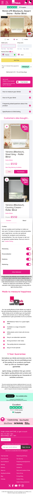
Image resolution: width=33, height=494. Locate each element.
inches (26, 39)
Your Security (19, 458)
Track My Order (4, 455)
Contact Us (6, 439)
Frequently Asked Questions (23, 461)
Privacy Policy (19, 476)
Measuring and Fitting (21, 455)
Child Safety (19, 464)
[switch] (28, 254)
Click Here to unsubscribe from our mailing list (16, 450)
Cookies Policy (19, 479)
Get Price (16, 60)
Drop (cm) (20, 43)
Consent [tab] (8, 220)
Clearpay (3, 479)
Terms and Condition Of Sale (23, 470)
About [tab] (24, 220)
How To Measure (5, 461)
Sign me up (26, 447)
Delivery (3, 467)
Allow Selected (16, 272)
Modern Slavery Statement (22, 482)
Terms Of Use (19, 473)
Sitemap (3, 464)
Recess (7, 54)
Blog (2, 476)
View (9, 171)
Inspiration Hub (4, 458)
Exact (22, 54)
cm (17, 39)
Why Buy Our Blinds (5, 473)
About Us (3, 470)
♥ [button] (7, 126)
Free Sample (24, 82)
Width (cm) (4, 43)
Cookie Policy (8, 241)
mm (8, 39)
